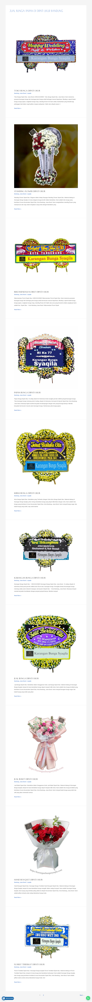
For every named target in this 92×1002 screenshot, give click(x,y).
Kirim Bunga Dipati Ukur (27, 493)
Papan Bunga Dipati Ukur (27, 392)
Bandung (16, 93)
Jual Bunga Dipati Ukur (26, 678)
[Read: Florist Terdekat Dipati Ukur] (46, 937)
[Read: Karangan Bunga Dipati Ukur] (46, 550)
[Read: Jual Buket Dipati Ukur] (46, 744)
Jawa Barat (23, 93)
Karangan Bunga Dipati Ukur (30, 578)
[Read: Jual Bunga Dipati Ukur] (46, 643)
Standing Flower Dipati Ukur (29, 191)
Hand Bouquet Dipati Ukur (28, 879)
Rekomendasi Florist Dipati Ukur (31, 292)
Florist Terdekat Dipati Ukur (29, 964)
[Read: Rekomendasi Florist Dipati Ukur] (46, 256)
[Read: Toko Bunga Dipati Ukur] (46, 55)
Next (82, 995)
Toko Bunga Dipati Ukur (27, 90)
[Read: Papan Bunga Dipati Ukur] (46, 357)
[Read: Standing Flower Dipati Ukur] (46, 156)
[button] (88, 998)
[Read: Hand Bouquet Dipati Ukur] (46, 844)
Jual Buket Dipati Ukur (26, 779)
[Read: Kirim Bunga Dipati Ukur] (46, 458)
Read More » (17, 108)
